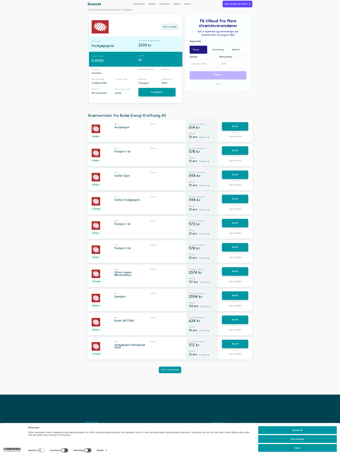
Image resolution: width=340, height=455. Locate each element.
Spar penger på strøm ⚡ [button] (238, 4)
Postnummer (225, 57)
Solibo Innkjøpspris (127, 200)
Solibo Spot (122, 176)
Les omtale (235, 136)
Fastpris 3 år (122, 248)
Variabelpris (164, 4)
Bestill (235, 126)
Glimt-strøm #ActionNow (123, 274)
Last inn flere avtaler (170, 370)
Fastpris (176, 4)
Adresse (193, 57)
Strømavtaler (138, 4)
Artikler (187, 4)
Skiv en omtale (169, 27)
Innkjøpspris (157, 92)
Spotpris (151, 4)
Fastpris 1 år (122, 151)
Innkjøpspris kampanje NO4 (129, 346)
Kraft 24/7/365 (124, 321)
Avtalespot (121, 127)
